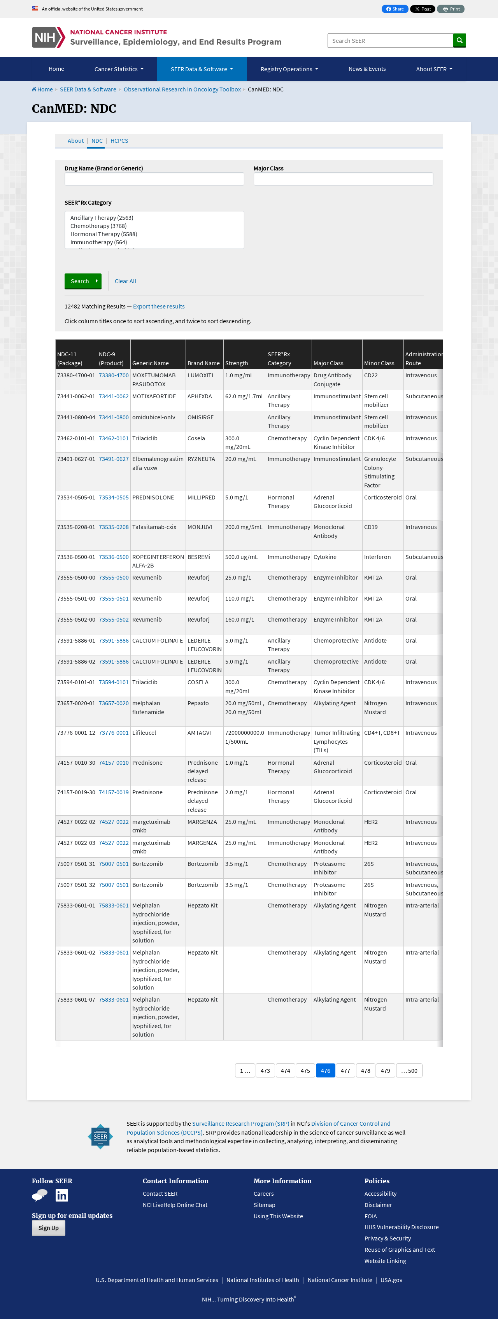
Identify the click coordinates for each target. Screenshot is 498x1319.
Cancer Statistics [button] (117, 69)
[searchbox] (258, 178)
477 (345, 1070)
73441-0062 (114, 396)
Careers (264, 1193)
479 (385, 1070)
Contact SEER (160, 1193)
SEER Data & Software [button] (199, 69)
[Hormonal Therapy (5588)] (154, 234)
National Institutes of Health (262, 1280)
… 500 (409, 1070)
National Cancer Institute (340, 1280)
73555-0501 (114, 598)
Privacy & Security (388, 1238)
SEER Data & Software (88, 89)
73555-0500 (114, 577)
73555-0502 (114, 619)
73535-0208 (114, 527)
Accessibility (380, 1193)
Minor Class (379, 363)
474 (285, 1070)
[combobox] (343, 179)
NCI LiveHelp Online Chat (175, 1205)
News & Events (367, 68)
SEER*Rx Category (88, 202)
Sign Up (49, 1227)
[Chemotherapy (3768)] (154, 226)
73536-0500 (114, 557)
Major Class (269, 168)
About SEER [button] (432, 69)
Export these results (159, 306)
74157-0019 (114, 792)
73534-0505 (114, 497)
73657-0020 (114, 703)
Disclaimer (378, 1205)
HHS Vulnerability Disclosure (402, 1227)
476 (325, 1070)
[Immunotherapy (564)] (154, 242)
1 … (245, 1070)
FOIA (371, 1216)
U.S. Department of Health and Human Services (157, 1280)
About (76, 140)
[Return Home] (156, 37)
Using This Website (278, 1216)
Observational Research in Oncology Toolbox (182, 89)
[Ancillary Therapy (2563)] (154, 218)
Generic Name (150, 363)
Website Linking (385, 1261)
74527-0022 (114, 821)
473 (265, 1070)
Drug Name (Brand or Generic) (104, 168)
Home (56, 68)
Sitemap (264, 1205)
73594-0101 (114, 682)
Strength (236, 363)
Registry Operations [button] (287, 69)
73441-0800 (114, 417)
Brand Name (204, 363)
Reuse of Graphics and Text (400, 1249)
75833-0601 (114, 905)
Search (80, 281)
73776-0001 (114, 732)
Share (397, 9)
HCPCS (119, 140)
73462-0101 (114, 438)
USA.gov (391, 1280)
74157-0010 (114, 762)
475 (305, 1070)
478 (365, 1070)
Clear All (125, 281)
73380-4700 (114, 375)
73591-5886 (114, 640)
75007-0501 (114, 863)
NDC (97, 140)
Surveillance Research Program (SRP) (240, 1123)
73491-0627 (114, 458)
